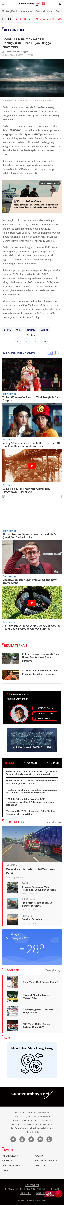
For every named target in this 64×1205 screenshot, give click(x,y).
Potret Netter (11, 1165)
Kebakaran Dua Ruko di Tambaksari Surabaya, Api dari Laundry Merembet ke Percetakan (31, 791)
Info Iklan (41, 1193)
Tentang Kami (9, 11)
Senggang (40, 1165)
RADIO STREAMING (45, 708)
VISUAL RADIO (44, 718)
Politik (59, 11)
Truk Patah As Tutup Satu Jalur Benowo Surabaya (37, 904)
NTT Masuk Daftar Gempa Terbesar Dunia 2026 (36, 1025)
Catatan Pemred (44, 11)
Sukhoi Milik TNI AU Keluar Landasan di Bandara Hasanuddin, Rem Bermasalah (31, 782)
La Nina (44, 329)
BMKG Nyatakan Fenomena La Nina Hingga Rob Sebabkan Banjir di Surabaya (40, 657)
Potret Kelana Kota (46, 1160)
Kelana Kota (26, 11)
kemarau (31, 329)
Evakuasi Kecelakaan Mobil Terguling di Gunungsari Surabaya (39, 888)
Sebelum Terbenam (32, 919)
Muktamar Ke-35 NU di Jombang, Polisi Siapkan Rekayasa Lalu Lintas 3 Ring (30, 812)
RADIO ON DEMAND (46, 713)
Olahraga (8, 1160)
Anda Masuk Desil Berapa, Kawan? (40, 982)
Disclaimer (25, 1193)
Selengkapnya (54, 821)
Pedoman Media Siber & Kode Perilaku (25, 1189)
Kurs (5, 1170)
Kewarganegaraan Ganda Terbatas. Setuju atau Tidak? (40, 1011)
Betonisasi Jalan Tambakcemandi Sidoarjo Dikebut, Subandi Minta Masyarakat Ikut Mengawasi (32, 773)
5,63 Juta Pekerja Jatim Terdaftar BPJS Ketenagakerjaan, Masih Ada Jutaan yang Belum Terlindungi (30, 802)
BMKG (7, 329)
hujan (19, 329)
